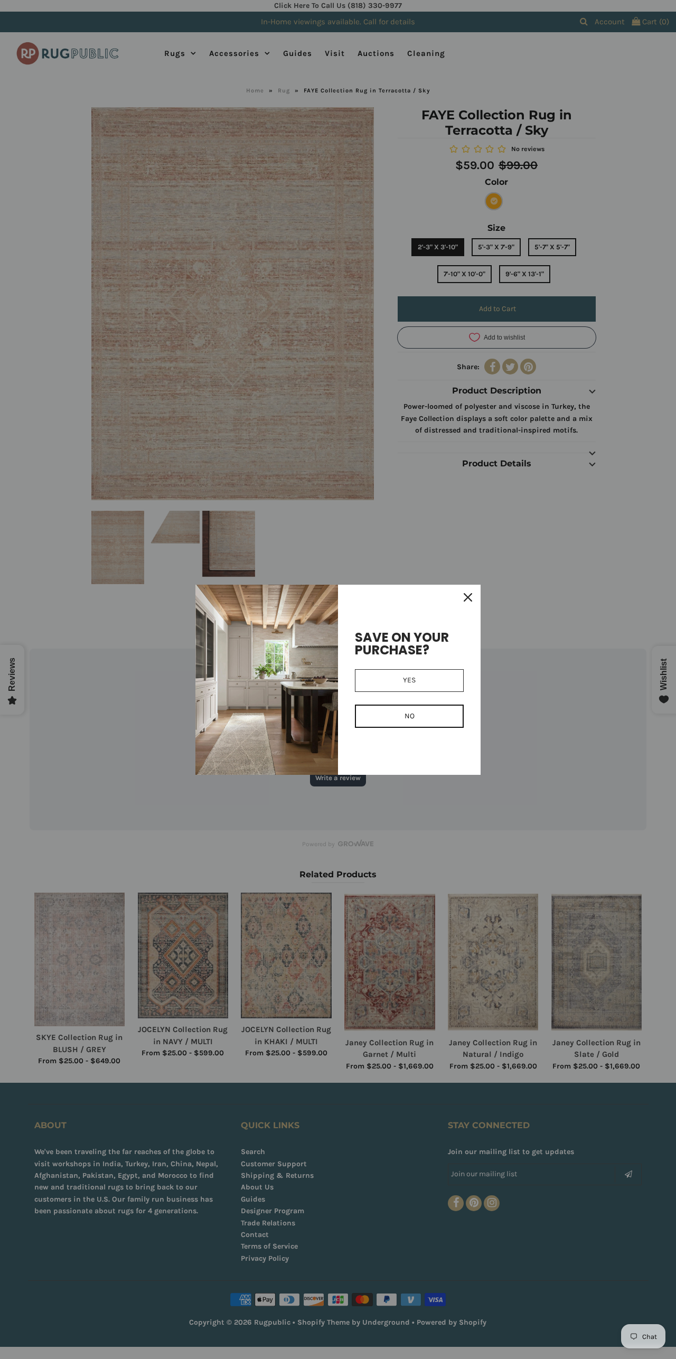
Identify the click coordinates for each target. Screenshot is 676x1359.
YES (409, 680)
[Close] (468, 597)
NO (410, 715)
